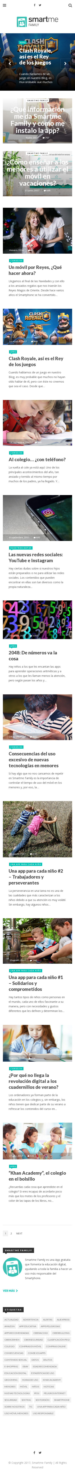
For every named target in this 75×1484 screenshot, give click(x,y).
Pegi (36, 1393)
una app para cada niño (51, 1406)
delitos (47, 1359)
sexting (26, 1399)
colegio (9, 1346)
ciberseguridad (33, 1339)
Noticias (49, 1386)
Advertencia (30, 1319)
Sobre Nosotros (14, 1406)
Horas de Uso (30, 1379)
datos (35, 1359)
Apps (13, 352)
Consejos (28, 78)
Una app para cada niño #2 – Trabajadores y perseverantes (36, 876)
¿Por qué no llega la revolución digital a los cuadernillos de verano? (33, 1081)
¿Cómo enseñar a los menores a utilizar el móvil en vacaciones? (37, 172)
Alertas (47, 1319)
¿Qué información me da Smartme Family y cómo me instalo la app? (37, 119)
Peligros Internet (55, 1393)
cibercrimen (11, 1339)
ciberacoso (40, 1333)
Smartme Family (37, 100)
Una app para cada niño (25, 864)
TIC (30, 1406)
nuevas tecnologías (17, 1393)
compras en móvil (30, 1346)
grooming (11, 1379)
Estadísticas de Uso (42, 1373)
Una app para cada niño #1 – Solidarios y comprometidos (36, 983)
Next (19, 1233)
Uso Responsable (43, 1413)
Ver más (9, 1290)
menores (9, 1386)
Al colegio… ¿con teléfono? (37, 459)
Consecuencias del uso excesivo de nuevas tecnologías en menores (33, 759)
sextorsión (42, 1399)
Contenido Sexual (15, 1359)
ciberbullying (61, 1333)
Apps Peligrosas (50, 1326)
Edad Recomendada (45, 1366)
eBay (25, 1366)
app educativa (27, 1326)
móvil (23, 1386)
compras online (56, 1346)
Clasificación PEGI (59, 1339)
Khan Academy (52, 1379)
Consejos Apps (36, 1353)
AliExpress (63, 1319)
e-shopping (11, 1366)
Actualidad (11, 1319)
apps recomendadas (16, 1333)
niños (35, 1386)
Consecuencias (13, 1353)
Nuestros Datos (21, 548)
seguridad (10, 1399)
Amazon (9, 1326)
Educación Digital (15, 1373)
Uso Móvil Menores (16, 1413)
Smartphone (62, 1399)
